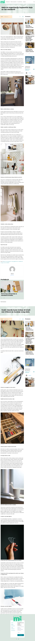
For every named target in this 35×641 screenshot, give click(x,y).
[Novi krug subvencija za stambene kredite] (12, 286)
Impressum (13, 630)
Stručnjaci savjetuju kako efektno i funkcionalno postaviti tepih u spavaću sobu (30, 38)
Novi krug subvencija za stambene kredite (9, 294)
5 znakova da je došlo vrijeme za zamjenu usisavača (30, 50)
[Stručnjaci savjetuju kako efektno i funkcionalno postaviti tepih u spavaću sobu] (29, 32)
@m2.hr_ (30, 72)
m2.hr (2, 16)
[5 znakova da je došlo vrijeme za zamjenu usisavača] (29, 45)
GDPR (12, 622)
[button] (34, 2)
